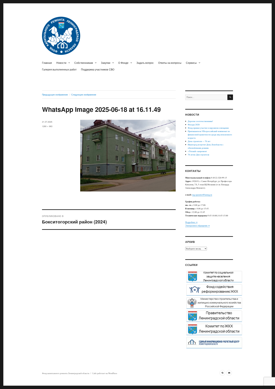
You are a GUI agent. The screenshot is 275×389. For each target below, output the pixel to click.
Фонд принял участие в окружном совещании (208, 127)
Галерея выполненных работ (59, 69)
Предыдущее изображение (55, 94)
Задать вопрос (145, 63)
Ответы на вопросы (169, 63)
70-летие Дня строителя (198, 154)
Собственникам (83, 63)
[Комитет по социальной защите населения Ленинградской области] (214, 276)
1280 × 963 (47, 126)
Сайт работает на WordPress (104, 373)
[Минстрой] (214, 303)
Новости (61, 63)
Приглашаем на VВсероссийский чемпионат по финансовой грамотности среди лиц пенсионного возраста (210, 134)
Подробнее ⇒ (191, 222)
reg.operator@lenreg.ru (202, 194)
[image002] (214, 342)
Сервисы (191, 63)
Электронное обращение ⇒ (197, 225)
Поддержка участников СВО (97, 69)
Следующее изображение (83, 94)
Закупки (105, 63)
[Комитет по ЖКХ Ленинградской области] (214, 329)
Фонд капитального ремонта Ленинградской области (65, 373)
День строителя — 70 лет (199, 141)
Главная (47, 63)
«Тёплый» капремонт (197, 151)
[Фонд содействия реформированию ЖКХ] (214, 289)
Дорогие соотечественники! (200, 121)
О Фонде (123, 63)
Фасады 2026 (194, 124)
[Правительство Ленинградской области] (214, 316)
